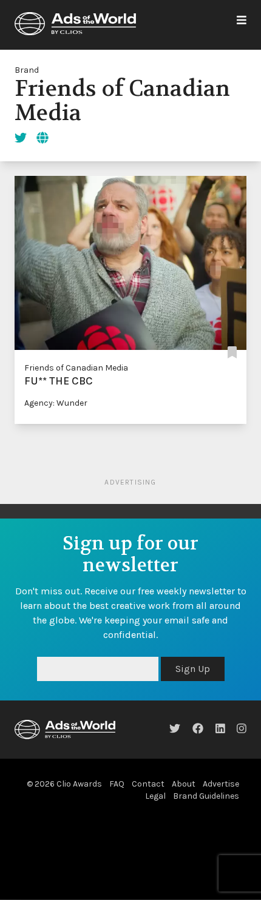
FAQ (116, 784)
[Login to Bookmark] (232, 353)
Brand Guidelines (206, 796)
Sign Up (192, 668)
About (183, 784)
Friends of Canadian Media (76, 368)
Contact (148, 784)
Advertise (221, 784)
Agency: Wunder (55, 403)
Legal (155, 796)
